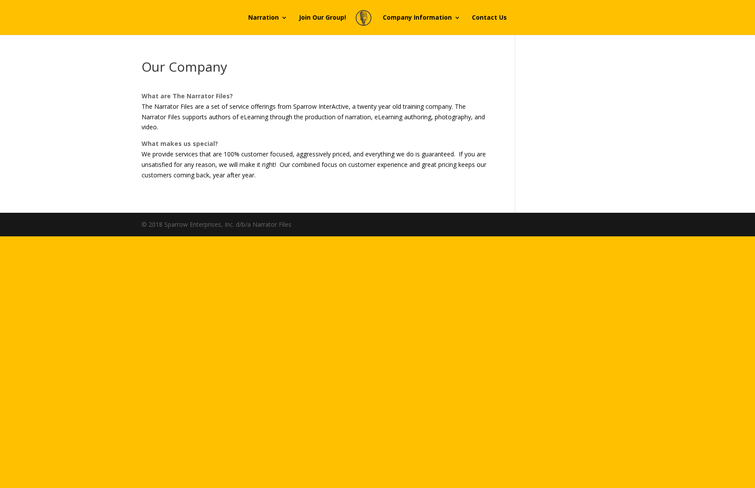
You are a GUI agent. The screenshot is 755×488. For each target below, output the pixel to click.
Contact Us (489, 17)
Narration (263, 17)
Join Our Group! (322, 17)
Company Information (417, 17)
